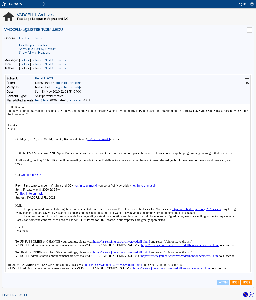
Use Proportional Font (34, 45)
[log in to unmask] (67, 83)
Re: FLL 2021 (44, 78)
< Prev (37, 60)
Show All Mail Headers (34, 52)
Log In (241, 4)
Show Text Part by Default (37, 49)
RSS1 (235, 282)
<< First (25, 60)
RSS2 (246, 282)
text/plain (41, 100)
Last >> (62, 60)
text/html (75, 100)
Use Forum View (30, 38)
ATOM (223, 282)
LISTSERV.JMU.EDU (16, 295)
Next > (49, 60)
